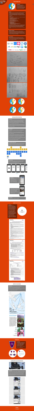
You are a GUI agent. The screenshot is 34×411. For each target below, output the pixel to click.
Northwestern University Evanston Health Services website (12, 216)
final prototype (11, 198)
